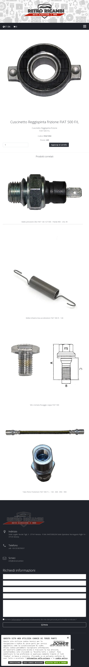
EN (9, 26)
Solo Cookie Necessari (33, 663)
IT (6, 26)
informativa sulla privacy (38, 658)
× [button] (68, 638)
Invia (45, 624)
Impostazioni (14, 663)
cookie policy (61, 658)
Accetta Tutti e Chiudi (56, 663)
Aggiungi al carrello (59, 145)
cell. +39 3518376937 (16, 548)
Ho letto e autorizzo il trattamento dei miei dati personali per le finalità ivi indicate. (40, 619)
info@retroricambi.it (16, 561)
